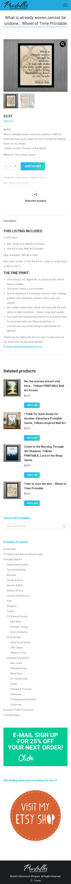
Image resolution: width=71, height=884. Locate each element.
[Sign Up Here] (35, 747)
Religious (12, 606)
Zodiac (10, 611)
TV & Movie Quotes (17, 616)
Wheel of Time (36, 177)
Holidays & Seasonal (18, 658)
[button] (63, 44)
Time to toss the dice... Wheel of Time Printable (45, 486)
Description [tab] (9, 220)
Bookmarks (9, 549)
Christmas (16, 704)
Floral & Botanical (16, 569)
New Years (16, 663)
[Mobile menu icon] (65, 5)
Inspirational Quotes (18, 564)
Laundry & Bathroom (18, 595)
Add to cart (33, 166)
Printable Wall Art (12, 559)
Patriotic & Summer (21, 689)
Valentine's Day (18, 668)
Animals (11, 575)
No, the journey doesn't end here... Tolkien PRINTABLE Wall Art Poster (44, 386)
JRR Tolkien (16, 647)
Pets (9, 601)
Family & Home (15, 580)
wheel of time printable (18, 183)
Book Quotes (21, 177)
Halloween (16, 694)
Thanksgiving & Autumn (23, 699)
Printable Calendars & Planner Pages (23, 554)
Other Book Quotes (20, 642)
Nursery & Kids (14, 585)
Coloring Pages (11, 715)
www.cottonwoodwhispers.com (24, 346)
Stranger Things (19, 626)
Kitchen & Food (15, 590)
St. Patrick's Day (19, 678)
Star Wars (15, 621)
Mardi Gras (16, 673)
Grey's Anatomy (19, 632)
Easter (13, 683)
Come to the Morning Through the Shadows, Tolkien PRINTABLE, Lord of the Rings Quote (44, 453)
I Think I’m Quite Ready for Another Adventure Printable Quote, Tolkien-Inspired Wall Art (45, 418)
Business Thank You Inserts (18, 709)
